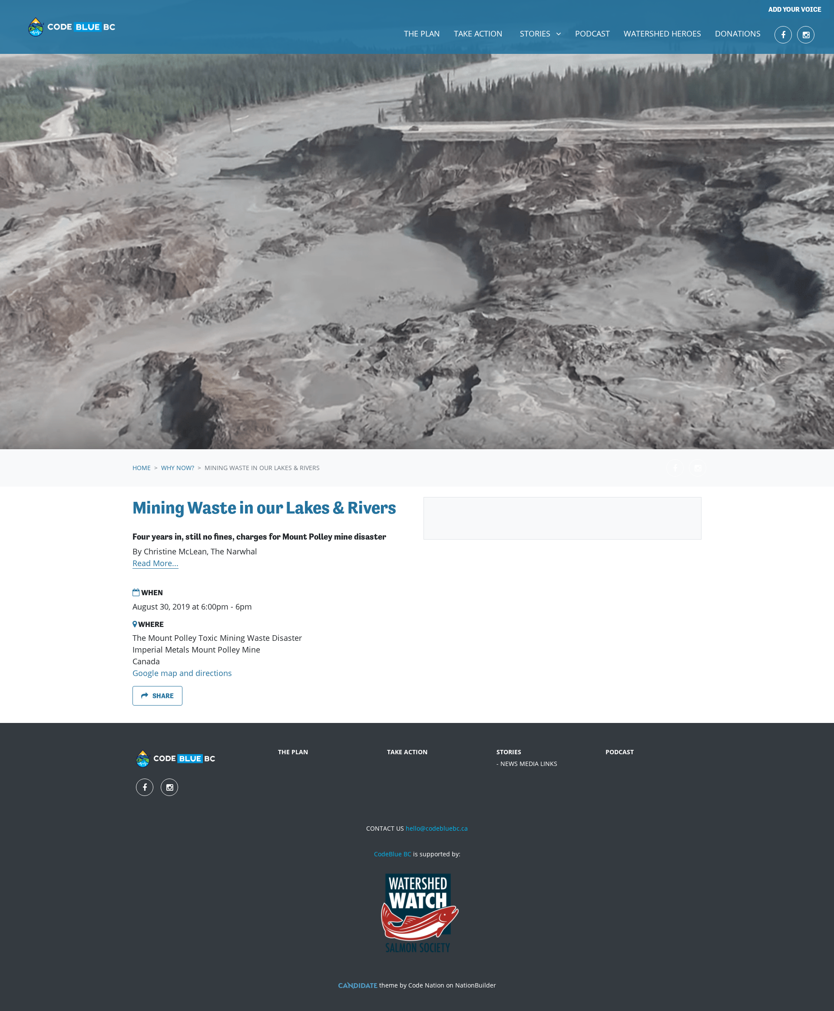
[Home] (72, 27)
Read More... (155, 563)
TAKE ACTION (407, 752)
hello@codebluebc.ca (437, 828)
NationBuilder (475, 985)
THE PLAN (293, 752)
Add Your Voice (794, 9)
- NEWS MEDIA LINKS (526, 763)
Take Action (478, 33)
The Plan (422, 33)
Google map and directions (182, 673)
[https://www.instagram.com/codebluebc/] (805, 34)
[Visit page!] (783, 34)
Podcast (592, 33)
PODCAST (620, 752)
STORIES (508, 752)
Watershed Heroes (662, 33)
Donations (738, 33)
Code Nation (426, 985)
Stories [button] (544, 33)
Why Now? (177, 468)
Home (141, 468)
